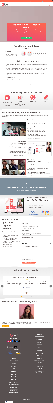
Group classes (14, 366)
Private (34, 51)
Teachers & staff (39, 353)
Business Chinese (13, 387)
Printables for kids (13, 390)
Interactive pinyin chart (13, 392)
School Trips (39, 350)
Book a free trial (26, 37)
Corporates (13, 371)
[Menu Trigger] (49, 5)
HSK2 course (13, 376)
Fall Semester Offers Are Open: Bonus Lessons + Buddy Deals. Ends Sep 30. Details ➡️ (26, 1)
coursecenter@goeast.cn (39, 360)
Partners (39, 347)
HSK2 (39, 34)
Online (13, 361)
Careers (39, 337)
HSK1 (35, 34)
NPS (39, 352)
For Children (13, 368)
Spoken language (13, 385)
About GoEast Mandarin (39, 336)
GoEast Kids (13, 393)
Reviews (39, 345)
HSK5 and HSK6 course (13, 382)
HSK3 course (13, 379)
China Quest (39, 344)
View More (5, 326)
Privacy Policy (39, 355)
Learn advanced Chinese (14, 384)
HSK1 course (13, 374)
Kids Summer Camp (14, 369)
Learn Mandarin (39, 339)
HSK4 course (13, 381)
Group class (8, 51)
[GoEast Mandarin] (5, 4)
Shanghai (14, 363)
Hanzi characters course (13, 377)
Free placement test (13, 389)
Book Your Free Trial (14, 360)
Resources (39, 342)
